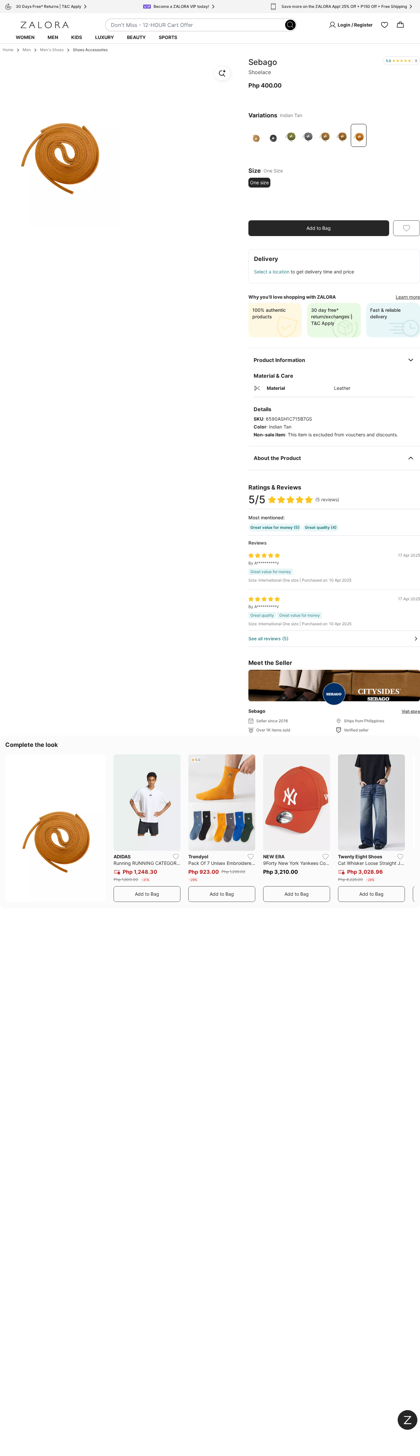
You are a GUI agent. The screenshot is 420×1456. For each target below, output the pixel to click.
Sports (168, 37)
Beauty (136, 37)
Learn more (408, 297)
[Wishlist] (384, 25)
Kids (76, 37)
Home (8, 49)
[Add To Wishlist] (406, 228)
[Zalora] (45, 25)
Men (53, 37)
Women (25, 37)
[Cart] (400, 25)
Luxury (104, 37)
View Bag (404, 211)
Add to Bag (318, 228)
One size (259, 182)
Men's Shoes (52, 49)
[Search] (290, 25)
